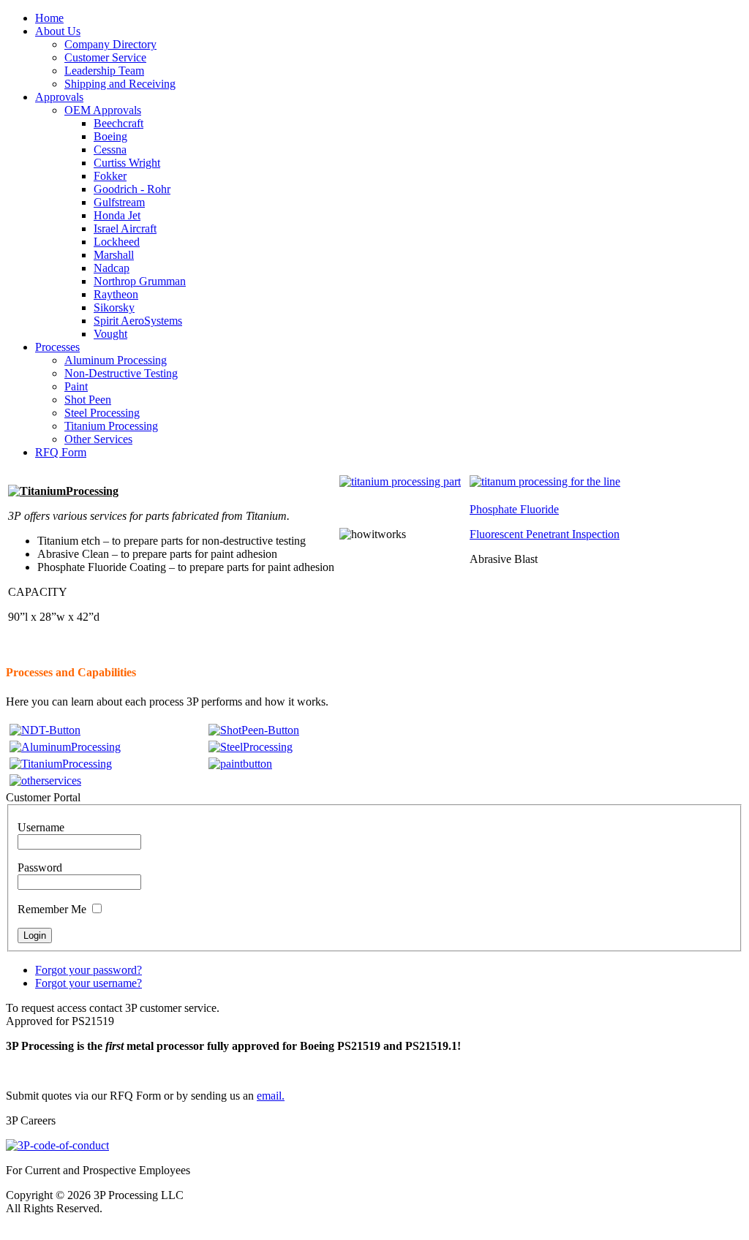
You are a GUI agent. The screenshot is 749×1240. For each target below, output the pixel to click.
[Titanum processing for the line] (545, 481)
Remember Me (52, 909)
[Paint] (240, 763)
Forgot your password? (88, 970)
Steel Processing (102, 413)
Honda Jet (117, 215)
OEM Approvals (102, 110)
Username (41, 827)
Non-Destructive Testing (121, 373)
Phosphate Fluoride (514, 509)
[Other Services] (45, 780)
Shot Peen (87, 399)
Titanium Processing (111, 426)
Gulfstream (119, 202)
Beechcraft (118, 123)
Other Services (98, 439)
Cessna (110, 149)
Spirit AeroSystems (138, 320)
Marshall (114, 255)
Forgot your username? (88, 983)
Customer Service (105, 57)
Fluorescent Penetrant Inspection (545, 534)
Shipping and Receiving (120, 84)
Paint (76, 386)
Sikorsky (114, 307)
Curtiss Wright (127, 162)
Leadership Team (104, 70)
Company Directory (110, 44)
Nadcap (111, 268)
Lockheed (117, 241)
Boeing (110, 136)
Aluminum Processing (115, 360)
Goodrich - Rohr (132, 189)
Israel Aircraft (125, 228)
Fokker (110, 176)
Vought (110, 334)
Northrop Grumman (140, 281)
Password (40, 867)
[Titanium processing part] (400, 481)
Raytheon (116, 294)
